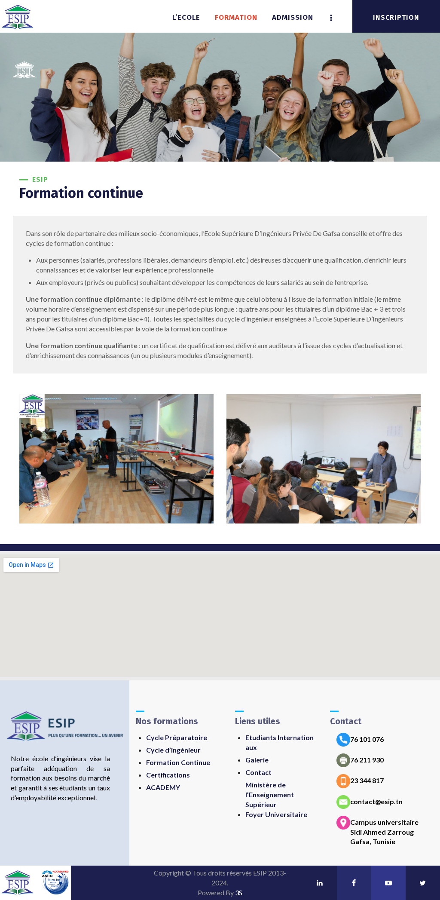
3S (238, 892)
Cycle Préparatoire (176, 737)
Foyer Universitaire (276, 814)
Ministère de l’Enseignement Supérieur (269, 794)
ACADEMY (163, 787)
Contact (258, 772)
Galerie (257, 760)
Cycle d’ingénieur (173, 750)
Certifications (168, 775)
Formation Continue (178, 762)
